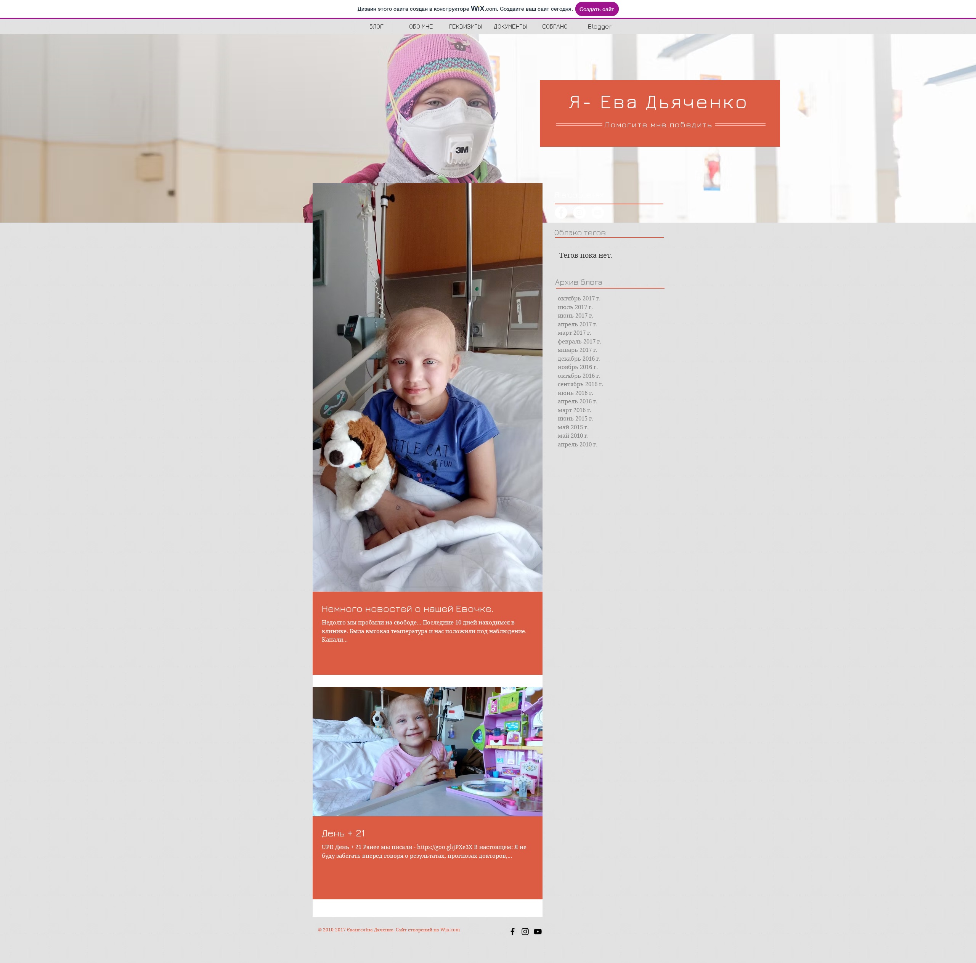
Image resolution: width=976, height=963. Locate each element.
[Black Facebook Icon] (512, 931)
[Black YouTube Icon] (538, 931)
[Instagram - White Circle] (579, 212)
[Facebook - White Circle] (561, 212)
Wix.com (450, 930)
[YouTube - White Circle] (597, 212)
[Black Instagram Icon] (525, 931)
